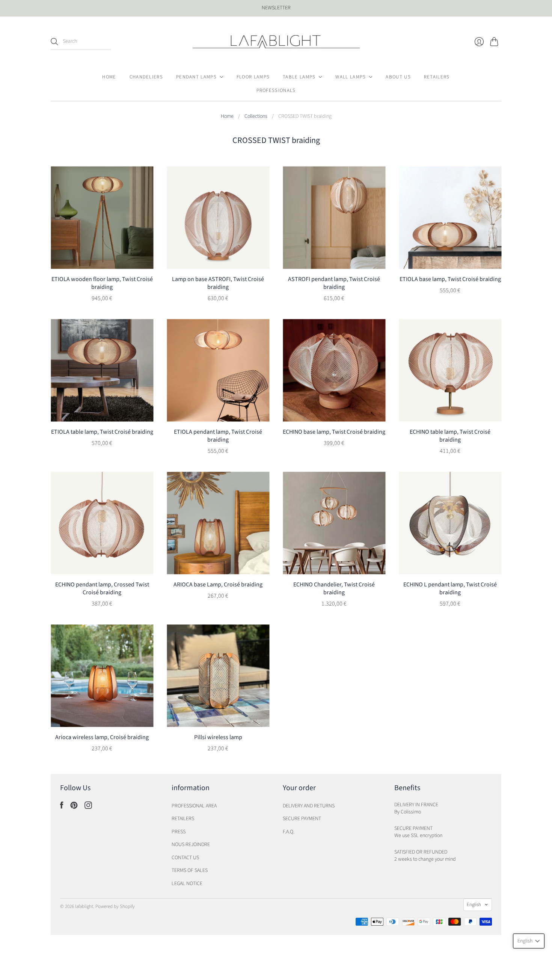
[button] (528, 941)
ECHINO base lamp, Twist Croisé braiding (334, 432)
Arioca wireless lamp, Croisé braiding (102, 737)
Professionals (276, 90)
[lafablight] (276, 42)
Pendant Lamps (196, 77)
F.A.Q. (288, 832)
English (474, 904)
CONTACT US (185, 857)
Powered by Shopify (115, 906)
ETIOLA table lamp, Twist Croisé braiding (102, 432)
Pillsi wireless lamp (218, 737)
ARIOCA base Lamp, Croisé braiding (217, 584)
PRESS (179, 832)
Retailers (437, 77)
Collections (255, 116)
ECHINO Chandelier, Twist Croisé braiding (334, 588)
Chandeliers (146, 77)
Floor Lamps (253, 77)
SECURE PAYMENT (302, 818)
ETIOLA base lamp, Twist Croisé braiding (450, 279)
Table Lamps (299, 77)
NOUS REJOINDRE (191, 844)
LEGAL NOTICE (187, 883)
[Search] (54, 41)
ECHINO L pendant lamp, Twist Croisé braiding (450, 588)
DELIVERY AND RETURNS (309, 806)
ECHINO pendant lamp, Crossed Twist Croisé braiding (102, 588)
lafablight (84, 906)
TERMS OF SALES (190, 870)
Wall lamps (350, 77)
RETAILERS (183, 818)
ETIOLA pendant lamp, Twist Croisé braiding (218, 436)
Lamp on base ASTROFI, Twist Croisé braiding (218, 283)
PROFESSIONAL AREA (194, 806)
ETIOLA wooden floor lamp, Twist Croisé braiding (102, 283)
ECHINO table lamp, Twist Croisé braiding (450, 436)
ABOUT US (398, 77)
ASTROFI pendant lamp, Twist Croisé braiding (334, 283)
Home (109, 77)
